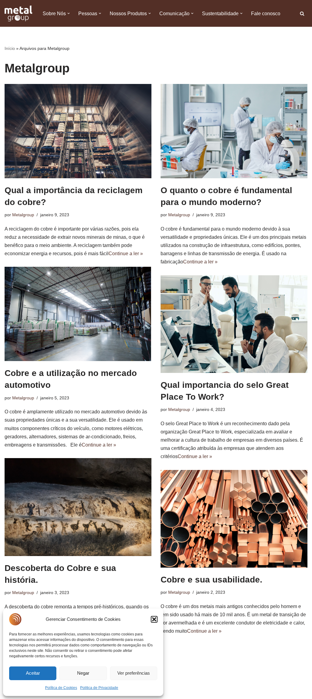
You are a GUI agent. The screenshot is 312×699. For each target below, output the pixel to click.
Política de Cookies (61, 688)
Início (10, 48)
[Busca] (302, 13)
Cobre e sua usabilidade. (211, 579)
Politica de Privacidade (99, 688)
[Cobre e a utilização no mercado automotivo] (78, 314)
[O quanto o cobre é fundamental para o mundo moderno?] (234, 131)
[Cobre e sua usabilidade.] (234, 519)
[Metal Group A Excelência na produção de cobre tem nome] (18, 13)
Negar (83, 673)
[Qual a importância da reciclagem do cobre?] (78, 131)
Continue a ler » (125, 253)
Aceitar (33, 673)
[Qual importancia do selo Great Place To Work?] (234, 324)
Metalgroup (23, 214)
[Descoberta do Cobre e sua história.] (78, 507)
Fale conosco (265, 13)
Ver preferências (133, 673)
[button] (154, 619)
